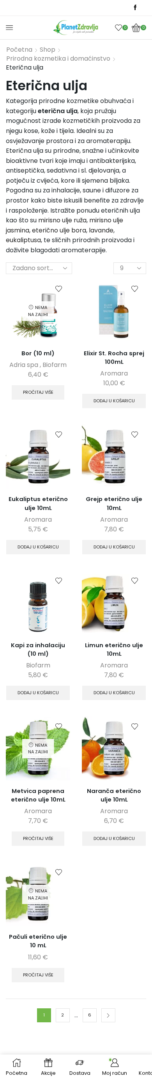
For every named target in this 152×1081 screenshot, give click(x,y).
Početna (19, 49)
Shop (47, 49)
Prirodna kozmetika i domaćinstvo (58, 58)
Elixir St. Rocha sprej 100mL (114, 357)
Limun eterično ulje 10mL (114, 649)
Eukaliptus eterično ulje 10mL (38, 503)
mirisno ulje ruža (62, 220)
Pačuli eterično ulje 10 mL (38, 941)
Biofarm (54, 364)
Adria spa (23, 364)
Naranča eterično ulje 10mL (114, 795)
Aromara (114, 373)
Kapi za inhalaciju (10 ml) (38, 649)
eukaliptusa (23, 240)
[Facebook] (135, 8)
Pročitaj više (38, 392)
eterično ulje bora (59, 230)
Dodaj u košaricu (114, 401)
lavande (101, 230)
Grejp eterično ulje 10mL (114, 503)
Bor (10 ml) (38, 353)
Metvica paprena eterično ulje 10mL (38, 795)
